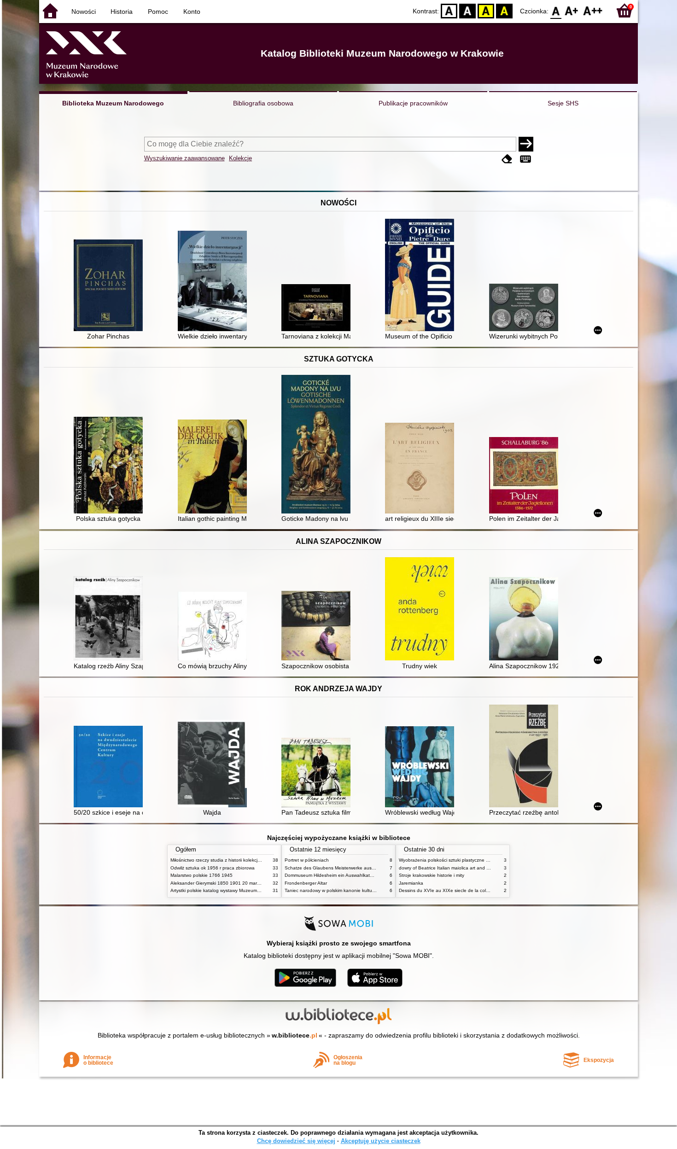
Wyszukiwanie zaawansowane (184, 158)
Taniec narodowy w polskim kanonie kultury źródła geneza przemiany (358, 890)
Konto (191, 11)
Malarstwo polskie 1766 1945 (201, 875)
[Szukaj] (526, 144)
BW (467, 10)
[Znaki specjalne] (525, 159)
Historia (122, 11)
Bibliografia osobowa (263, 103)
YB (486, 10)
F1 (571, 10)
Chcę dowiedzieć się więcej (296, 1140)
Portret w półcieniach (307, 860)
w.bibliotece (294, 1035)
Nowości (83, 11)
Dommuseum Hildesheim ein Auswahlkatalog (332, 875)
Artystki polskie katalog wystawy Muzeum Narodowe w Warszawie (239, 890)
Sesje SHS (563, 103)
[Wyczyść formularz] (507, 159)
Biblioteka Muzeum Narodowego (113, 103)
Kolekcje (240, 158)
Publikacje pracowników (413, 103)
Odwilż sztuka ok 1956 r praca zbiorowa (212, 867)
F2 (593, 10)
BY (504, 10)
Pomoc (158, 11)
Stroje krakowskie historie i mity (431, 875)
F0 (556, 10)
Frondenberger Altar (306, 883)
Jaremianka (411, 883)
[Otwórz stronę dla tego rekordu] (110, 286)
